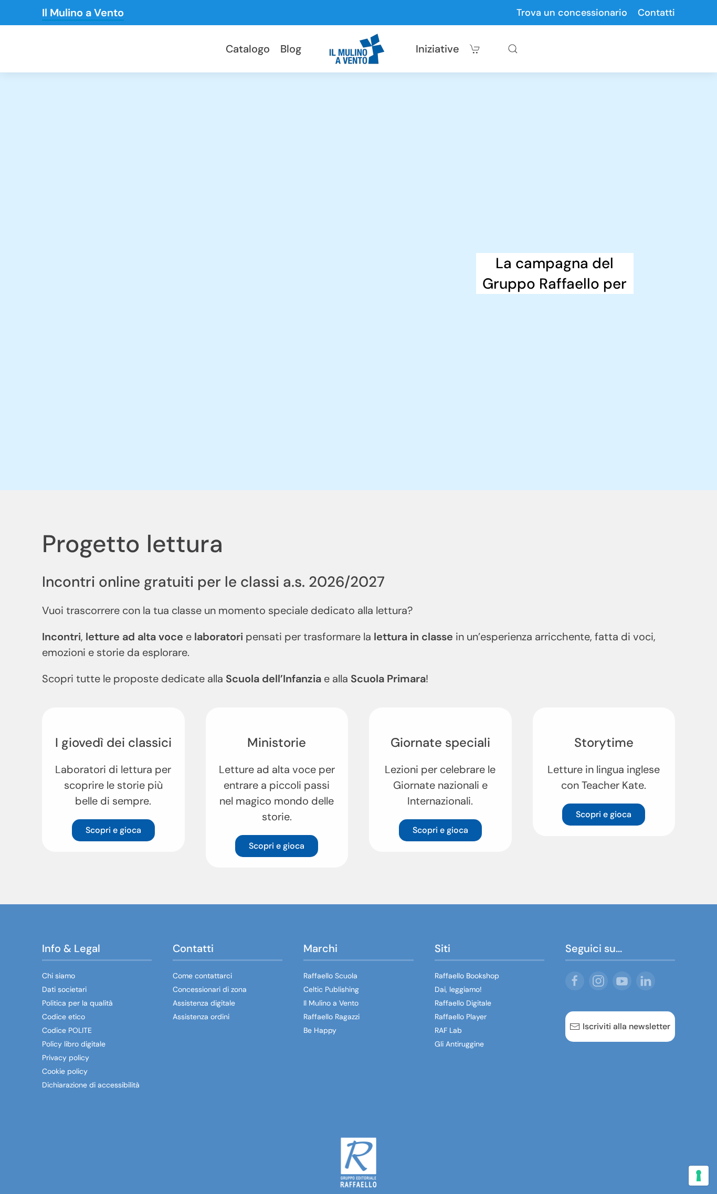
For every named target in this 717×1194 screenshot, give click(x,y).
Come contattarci (202, 975)
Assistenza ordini (201, 1016)
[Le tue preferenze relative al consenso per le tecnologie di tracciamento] (699, 1176)
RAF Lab (448, 1030)
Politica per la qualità (77, 1003)
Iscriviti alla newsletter (626, 1026)
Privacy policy (65, 1057)
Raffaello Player (461, 1016)
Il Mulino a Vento (83, 12)
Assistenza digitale (204, 1003)
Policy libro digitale (74, 1044)
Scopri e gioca (113, 830)
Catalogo (248, 49)
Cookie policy (65, 1071)
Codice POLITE (67, 1030)
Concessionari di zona (210, 989)
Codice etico (63, 1016)
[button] (513, 49)
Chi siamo (58, 975)
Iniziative (437, 49)
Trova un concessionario (571, 12)
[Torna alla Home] (358, 49)
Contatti (656, 12)
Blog (290, 49)
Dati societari (64, 989)
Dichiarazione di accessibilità (91, 1085)
